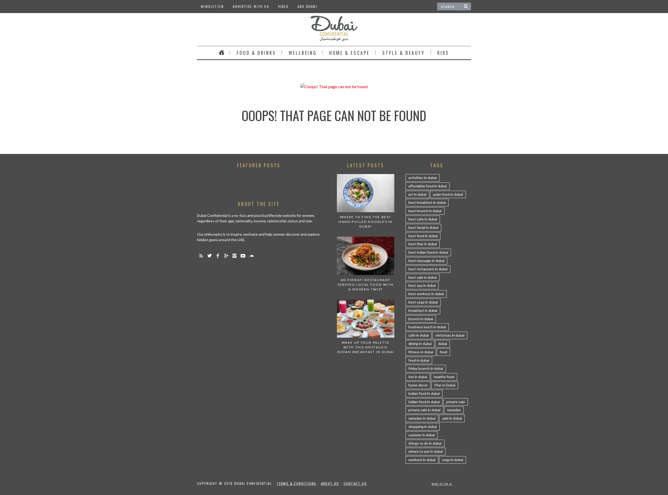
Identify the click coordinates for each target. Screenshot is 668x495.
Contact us (355, 483)
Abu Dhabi (307, 6)
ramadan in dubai (422, 418)
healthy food (444, 376)
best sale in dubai (422, 277)
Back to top (441, 483)
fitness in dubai (420, 352)
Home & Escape (349, 52)
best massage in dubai (426, 260)
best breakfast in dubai (427, 202)
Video (283, 6)
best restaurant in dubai (428, 269)
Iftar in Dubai (444, 385)
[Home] (221, 52)
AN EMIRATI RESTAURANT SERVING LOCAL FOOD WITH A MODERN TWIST (365, 284)
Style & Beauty (403, 52)
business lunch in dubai (427, 327)
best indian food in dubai (428, 252)
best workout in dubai (426, 293)
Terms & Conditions (296, 483)
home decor (418, 385)
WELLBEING (303, 52)
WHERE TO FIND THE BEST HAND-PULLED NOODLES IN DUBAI (365, 221)
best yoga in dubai (423, 302)
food (443, 352)
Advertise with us (251, 6)
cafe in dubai (418, 335)
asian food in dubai (448, 194)
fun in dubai (417, 376)
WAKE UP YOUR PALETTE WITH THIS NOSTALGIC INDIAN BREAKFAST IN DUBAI (365, 347)
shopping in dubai (422, 426)
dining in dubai (420, 343)
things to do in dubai (425, 443)
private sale (455, 401)
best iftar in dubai (422, 244)
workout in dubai (422, 459)
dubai (442, 343)
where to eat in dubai (425, 451)
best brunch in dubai (425, 210)
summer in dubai (421, 435)
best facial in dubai (423, 227)
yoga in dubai (452, 459)
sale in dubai (452, 418)
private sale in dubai (424, 410)
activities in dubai (422, 177)
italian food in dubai (424, 401)
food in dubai (418, 360)
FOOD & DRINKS (256, 52)
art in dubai (417, 194)
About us (330, 483)
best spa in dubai (422, 285)
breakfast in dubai (422, 310)
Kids (443, 52)
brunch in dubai (420, 319)
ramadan (454, 410)
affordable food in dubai (427, 186)
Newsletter (212, 6)
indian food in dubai (424, 393)
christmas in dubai (449, 335)
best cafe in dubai (422, 219)
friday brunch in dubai (425, 368)
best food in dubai (423, 236)
